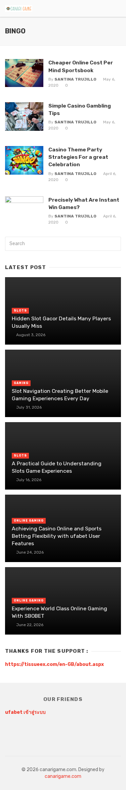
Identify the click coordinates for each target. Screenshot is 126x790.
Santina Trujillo (75, 79)
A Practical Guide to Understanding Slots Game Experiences (56, 467)
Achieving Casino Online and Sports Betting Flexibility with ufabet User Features (56, 536)
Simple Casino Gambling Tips (79, 109)
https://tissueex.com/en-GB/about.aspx (54, 664)
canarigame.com (63, 776)
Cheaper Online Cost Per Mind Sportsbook (80, 66)
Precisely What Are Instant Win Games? (83, 203)
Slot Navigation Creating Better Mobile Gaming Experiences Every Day (60, 395)
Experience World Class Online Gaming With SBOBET (59, 612)
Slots (20, 310)
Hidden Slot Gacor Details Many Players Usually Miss (61, 322)
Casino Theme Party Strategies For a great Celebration (78, 157)
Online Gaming (29, 520)
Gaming (21, 383)
